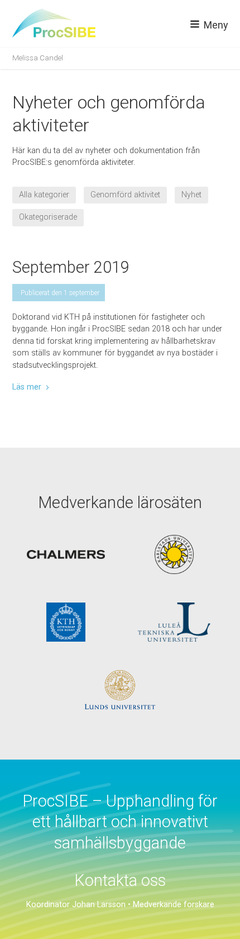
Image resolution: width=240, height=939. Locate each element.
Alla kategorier (44, 195)
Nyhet (191, 195)
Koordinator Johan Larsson (76, 904)
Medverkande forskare (173, 904)
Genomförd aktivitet (125, 195)
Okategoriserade (48, 217)
